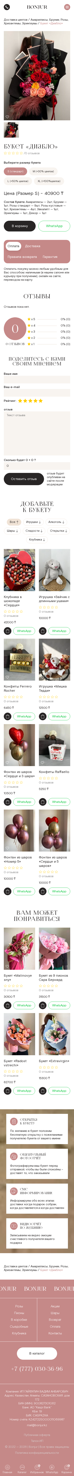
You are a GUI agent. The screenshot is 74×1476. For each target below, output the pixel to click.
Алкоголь (54, 522)
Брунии (54, 20)
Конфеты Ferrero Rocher (18, 688)
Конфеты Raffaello (54, 772)
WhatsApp (54, 226)
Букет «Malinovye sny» (18, 977)
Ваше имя (10, 374)
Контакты (55, 1333)
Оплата (55, 1326)
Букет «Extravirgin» (54, 1061)
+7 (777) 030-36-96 (7, 7)
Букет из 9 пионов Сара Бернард (53, 977)
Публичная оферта (37, 1435)
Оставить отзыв (24, 479)
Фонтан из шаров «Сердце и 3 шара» (19, 774)
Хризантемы (12, 23)
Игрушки (32, 522)
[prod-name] (19, 570)
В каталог (37, 1353)
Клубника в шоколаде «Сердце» (13, 601)
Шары (11, 531)
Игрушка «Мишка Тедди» (53, 688)
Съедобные (19, 1326)
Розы (64, 20)
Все (12, 522)
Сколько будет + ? (20, 460)
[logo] (37, 7)
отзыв (8, 410)
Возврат (55, 1320)
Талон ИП (37, 1441)
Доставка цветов (16, 20)
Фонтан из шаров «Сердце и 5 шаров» (53, 861)
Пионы (19, 1313)
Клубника (35, 540)
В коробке (19, 1320)
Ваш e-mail (12, 387)
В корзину (20, 226)
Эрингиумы (29, 23)
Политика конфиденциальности (37, 1453)
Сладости (32, 531)
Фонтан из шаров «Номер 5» (18, 859)
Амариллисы (39, 20)
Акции (55, 1306)
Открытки (57, 531)
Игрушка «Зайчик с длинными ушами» (54, 599)
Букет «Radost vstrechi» (15, 1063)
